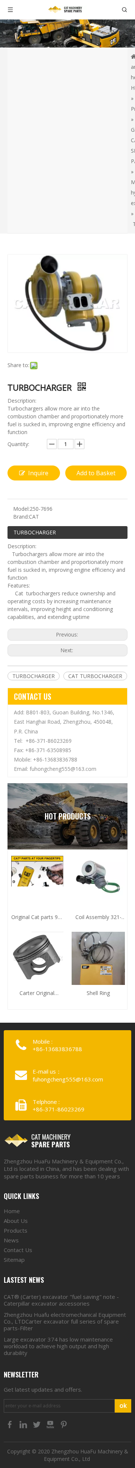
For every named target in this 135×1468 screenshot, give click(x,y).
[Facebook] (10, 1424)
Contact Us (18, 1250)
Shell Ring (98, 993)
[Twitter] (37, 1424)
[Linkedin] (24, 1424)
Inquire (38, 473)
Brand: (21, 516)
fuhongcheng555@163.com (63, 768)
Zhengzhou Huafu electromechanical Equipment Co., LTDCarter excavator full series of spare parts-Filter (65, 1321)
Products (15, 1230)
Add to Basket (96, 473)
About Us (16, 1220)
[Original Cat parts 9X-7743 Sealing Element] (36, 870)
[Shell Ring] (98, 966)
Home (12, 1211)
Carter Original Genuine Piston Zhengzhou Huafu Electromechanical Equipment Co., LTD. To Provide (37, 993)
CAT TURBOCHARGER (95, 676)
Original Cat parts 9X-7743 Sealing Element (37, 917)
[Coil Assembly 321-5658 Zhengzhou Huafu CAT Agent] (98, 877)
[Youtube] (51, 1424)
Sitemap (14, 1259)
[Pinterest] (64, 1424)
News (11, 1240)
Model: (21, 508)
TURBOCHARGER (35, 532)
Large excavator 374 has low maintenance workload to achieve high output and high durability (58, 1346)
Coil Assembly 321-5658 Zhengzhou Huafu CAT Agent (98, 917)
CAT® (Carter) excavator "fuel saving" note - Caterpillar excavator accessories (61, 1300)
